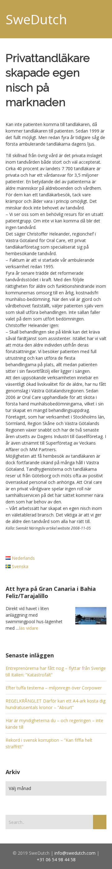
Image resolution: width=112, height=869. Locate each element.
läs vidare (28, 628)
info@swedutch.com (75, 853)
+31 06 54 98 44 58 (56, 859)
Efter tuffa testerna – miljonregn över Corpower (54, 688)
